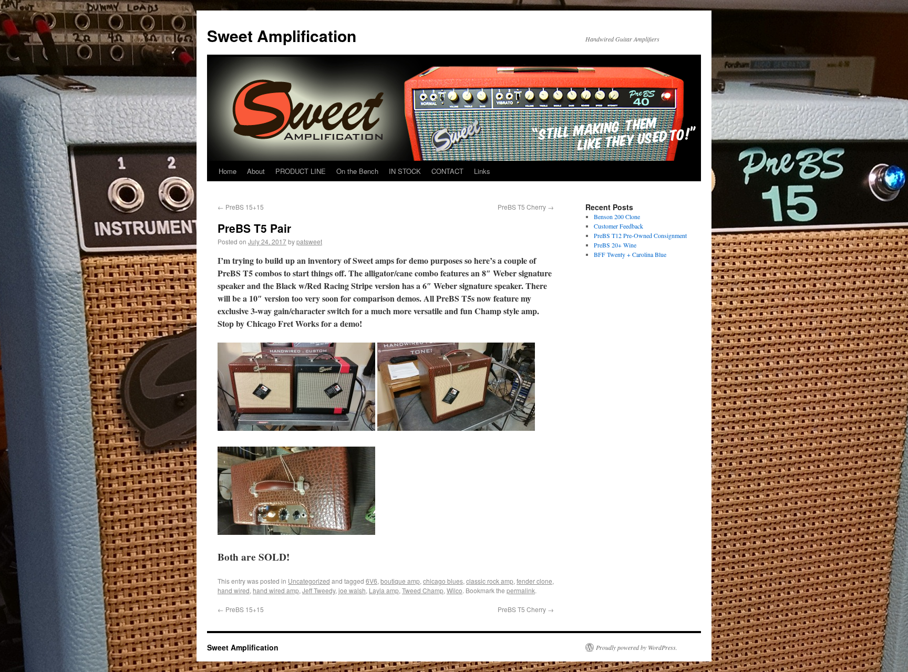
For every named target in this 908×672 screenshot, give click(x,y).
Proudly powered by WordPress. (636, 647)
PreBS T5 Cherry (526, 206)
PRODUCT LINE (300, 171)
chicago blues (443, 580)
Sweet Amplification (281, 35)
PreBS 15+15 (241, 206)
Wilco (454, 590)
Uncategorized (309, 580)
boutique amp (400, 580)
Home (227, 171)
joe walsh (352, 590)
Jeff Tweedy (318, 590)
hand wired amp (276, 590)
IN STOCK (405, 171)
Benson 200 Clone (617, 216)
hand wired (234, 590)
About (256, 171)
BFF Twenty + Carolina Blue (630, 254)
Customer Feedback (618, 226)
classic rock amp (489, 580)
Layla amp (384, 590)
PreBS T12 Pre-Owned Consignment (640, 235)
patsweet (309, 241)
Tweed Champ (422, 590)
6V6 (371, 580)
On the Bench (357, 171)
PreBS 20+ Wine (615, 245)
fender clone (534, 580)
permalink (521, 590)
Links (482, 171)
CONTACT (447, 171)
